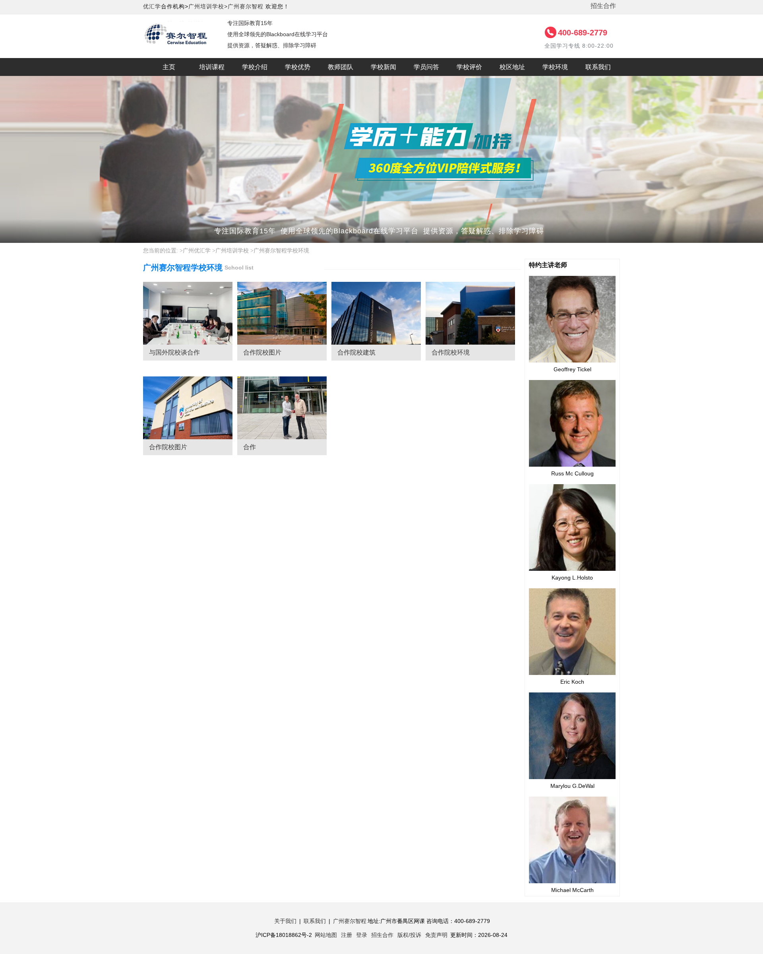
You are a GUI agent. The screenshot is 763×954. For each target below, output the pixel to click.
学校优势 (297, 67)
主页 (169, 67)
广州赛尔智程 (245, 6)
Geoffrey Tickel (572, 369)
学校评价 (469, 67)
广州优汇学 (197, 251)
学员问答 (426, 67)
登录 (361, 935)
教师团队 (340, 67)
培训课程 (212, 67)
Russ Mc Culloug (572, 473)
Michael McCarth (572, 890)
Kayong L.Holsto (572, 577)
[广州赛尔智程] (177, 26)
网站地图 (326, 935)
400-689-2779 (582, 32)
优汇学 (152, 6)
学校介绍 (254, 67)
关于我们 (285, 921)
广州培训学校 (232, 251)
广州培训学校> (208, 6)
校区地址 (512, 67)
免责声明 (436, 935)
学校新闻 (383, 67)
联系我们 (598, 67)
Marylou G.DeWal (572, 786)
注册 (346, 935)
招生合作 (603, 5)
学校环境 (555, 67)
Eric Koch (572, 682)
